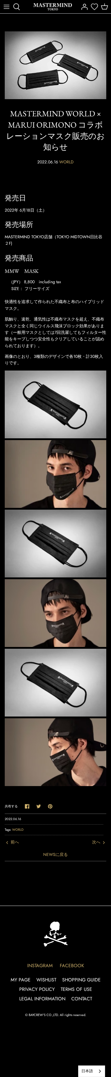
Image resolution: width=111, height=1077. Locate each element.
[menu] (6, 6)
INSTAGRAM (40, 965)
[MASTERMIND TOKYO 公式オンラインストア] (52, 6)
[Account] (82, 6)
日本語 (87, 1071)
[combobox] (91, 1071)
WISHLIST (46, 979)
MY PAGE (20, 979)
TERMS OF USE (76, 989)
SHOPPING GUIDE (81, 979)
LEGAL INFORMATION (42, 998)
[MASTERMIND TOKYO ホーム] (55, 934)
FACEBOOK (72, 965)
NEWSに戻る (55, 854)
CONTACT (81, 998)
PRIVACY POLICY (37, 989)
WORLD (66, 162)
